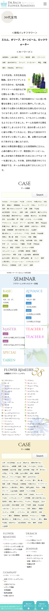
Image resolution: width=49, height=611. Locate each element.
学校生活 (36, 244)
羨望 (21, 219)
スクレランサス (33, 416)
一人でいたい (17, 233)
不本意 (29, 244)
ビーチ (7, 383)
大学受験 (21, 251)
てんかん (23, 237)
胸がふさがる (42, 212)
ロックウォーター (11, 416)
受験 (30, 209)
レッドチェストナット (12, 413)
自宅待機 (29, 240)
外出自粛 (40, 233)
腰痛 (34, 237)
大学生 (22, 240)
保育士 (4, 237)
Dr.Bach (31, 533)
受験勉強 (17, 205)
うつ (21, 57)
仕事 (25, 209)
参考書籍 (7, 590)
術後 (29, 237)
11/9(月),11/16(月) (34, 314)
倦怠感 (27, 57)
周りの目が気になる (22, 230)
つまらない (14, 244)
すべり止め (14, 201)
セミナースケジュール (35, 558)
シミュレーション (18, 261)
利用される (38, 201)
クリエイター (31, 62)
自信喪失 (5, 57)
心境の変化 (6, 261)
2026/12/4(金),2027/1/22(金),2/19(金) (17, 337)
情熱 (42, 258)
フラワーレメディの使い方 (14, 546)
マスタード (8, 407)
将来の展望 (6, 216)
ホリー (7, 399)
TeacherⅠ (35, 329)
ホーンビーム (9, 402)
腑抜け (9, 205)
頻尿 (14, 254)
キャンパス (25, 205)
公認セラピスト (10, 584)
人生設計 (34, 230)
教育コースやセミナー (35, 555)
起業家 (27, 226)
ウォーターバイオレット (36, 424)
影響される (6, 226)
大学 (19, 265)
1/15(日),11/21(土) (34, 321)
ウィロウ (31, 429)
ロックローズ (32, 413)
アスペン (31, 380)
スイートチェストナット (36, 418)
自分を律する (12, 62)
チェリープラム (33, 386)
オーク (30, 407)
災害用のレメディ (10, 552)
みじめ (15, 223)
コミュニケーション (9, 251)
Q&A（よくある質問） (12, 555)
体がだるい (19, 68)
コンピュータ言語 (28, 247)
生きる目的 (6, 258)
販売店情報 (8, 593)
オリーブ (8, 410)
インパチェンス (33, 402)
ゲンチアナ (31, 394)
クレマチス (8, 391)
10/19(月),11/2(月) (10, 310)
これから (29, 201)
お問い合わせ (9, 595)
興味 (37, 223)
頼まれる (34, 216)
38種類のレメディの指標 (13, 549)
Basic (7, 291)
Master (9, 329)
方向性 (33, 233)
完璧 (44, 62)
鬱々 (3, 205)
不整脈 (22, 244)
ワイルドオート (33, 426)
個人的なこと (6, 233)
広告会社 (11, 68)
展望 (11, 247)
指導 (3, 62)
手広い (33, 205)
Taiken (9, 360)
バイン (30, 421)
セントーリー (32, 383)
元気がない (35, 226)
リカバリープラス (32, 432)
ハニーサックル (33, 399)
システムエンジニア (32, 261)
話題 (31, 265)
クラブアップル (33, 391)
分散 (26, 212)
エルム (7, 394)
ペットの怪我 (37, 219)
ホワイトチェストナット (13, 426)
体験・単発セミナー (34, 561)
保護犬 (34, 251)
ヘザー (30, 397)
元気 (45, 201)
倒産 (40, 240)
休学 (3, 244)
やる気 (22, 201)
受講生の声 (31, 564)
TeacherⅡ (35, 337)
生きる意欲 (11, 219)
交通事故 (13, 265)
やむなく (15, 212)
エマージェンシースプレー (12, 435)
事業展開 (10, 230)
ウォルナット (9, 424)
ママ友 (26, 233)
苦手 (3, 219)
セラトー (8, 386)
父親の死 (33, 212)
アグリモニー (9, 380)
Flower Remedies (9, 535)
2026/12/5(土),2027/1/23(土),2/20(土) (18, 345)
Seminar (32, 549)
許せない (5, 265)
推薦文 (29, 567)
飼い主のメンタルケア (14, 209)
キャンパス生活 (7, 240)
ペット (36, 258)
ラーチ (7, 405)
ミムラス (31, 405)
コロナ (25, 265)
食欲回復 (36, 254)
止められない (6, 254)
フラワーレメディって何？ (13, 543)
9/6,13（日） (31, 299)
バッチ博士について (34, 540)
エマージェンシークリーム (35, 435)
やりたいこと (6, 223)
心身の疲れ (14, 57)
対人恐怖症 (42, 216)
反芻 (21, 212)
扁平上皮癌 (25, 258)
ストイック (41, 57)
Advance (34, 291)
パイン (30, 410)
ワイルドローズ (10, 429)
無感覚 (28, 251)
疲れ (33, 57)
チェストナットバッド (12, 388)
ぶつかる (28, 219)
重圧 (39, 62)
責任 (3, 68)
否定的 (17, 247)
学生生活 (44, 223)
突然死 (43, 226)
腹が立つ (15, 226)
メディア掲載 (9, 587)
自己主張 (31, 223)
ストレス (22, 62)
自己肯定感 (6, 212)
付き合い (5, 201)
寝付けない (15, 258)
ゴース (7, 397)
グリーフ (23, 223)
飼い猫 (11, 237)
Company (10, 572)
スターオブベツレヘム (12, 418)
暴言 (16, 237)
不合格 (36, 209)
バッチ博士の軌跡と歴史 (36, 543)
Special (9, 352)
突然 (3, 209)
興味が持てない (17, 216)
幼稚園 (26, 216)
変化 (35, 240)
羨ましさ (5, 247)
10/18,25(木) (31, 307)
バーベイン (8, 421)
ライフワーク (42, 205)
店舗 (3, 230)
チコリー (31, 388)
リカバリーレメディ (9, 432)
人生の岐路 (27, 254)
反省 (19, 254)
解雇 (16, 240)
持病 (21, 226)
